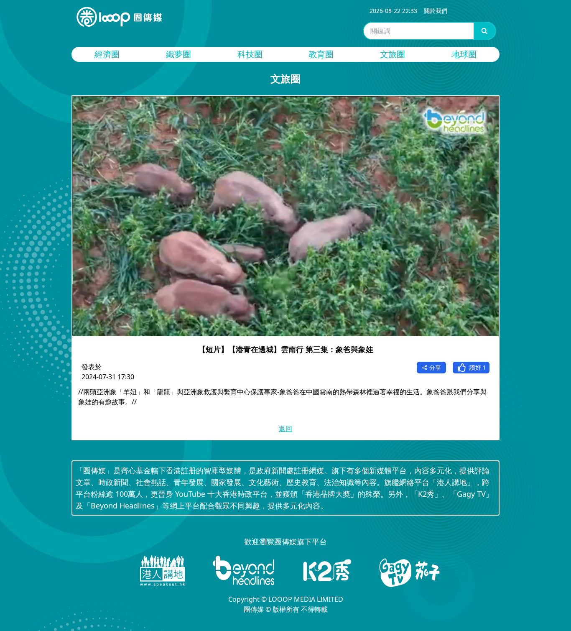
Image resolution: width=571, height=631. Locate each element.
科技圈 (250, 54)
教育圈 (321, 54)
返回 (285, 428)
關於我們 (435, 11)
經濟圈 (107, 54)
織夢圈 (178, 54)
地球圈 (464, 54)
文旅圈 (392, 54)
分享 (435, 367)
